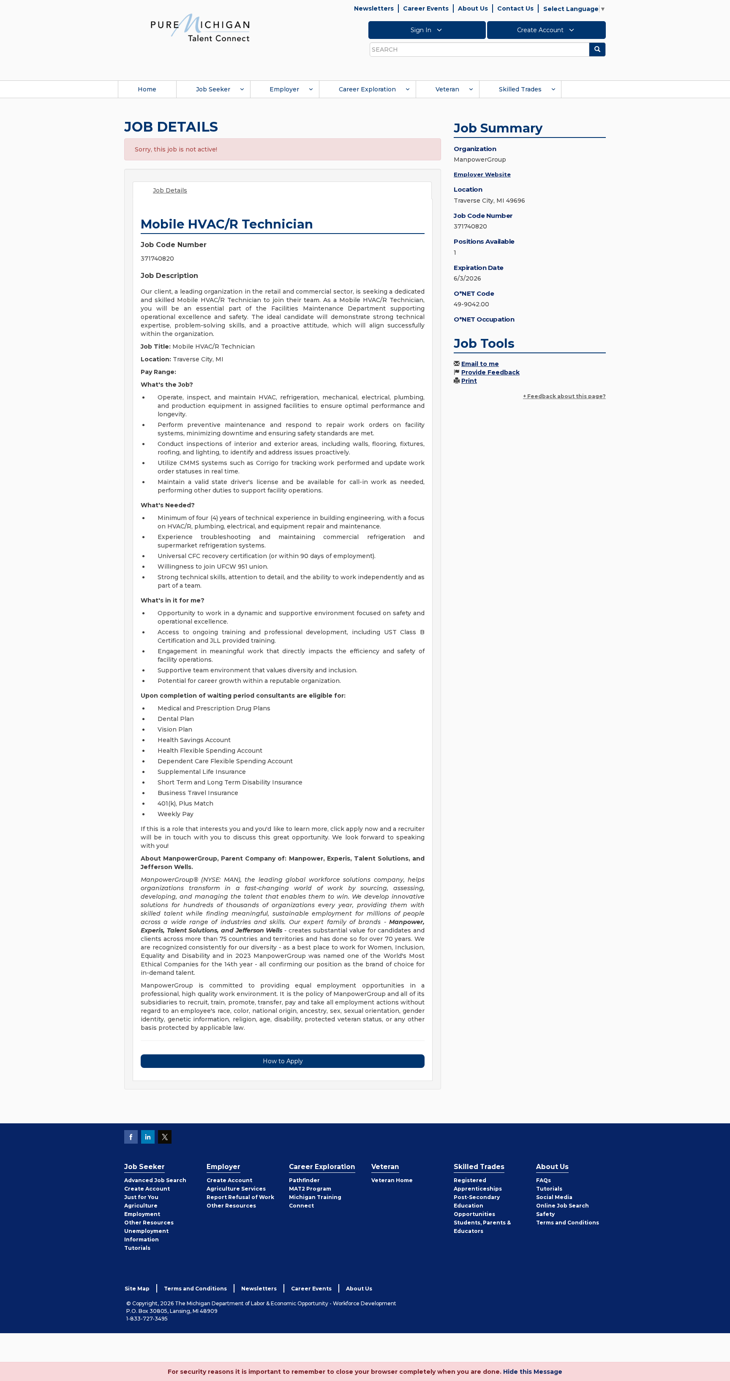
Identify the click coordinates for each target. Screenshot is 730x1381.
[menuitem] (147, 89)
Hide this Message (532, 1371)
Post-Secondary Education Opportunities (477, 1205)
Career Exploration (367, 89)
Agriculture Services (236, 1189)
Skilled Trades (520, 89)
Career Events (426, 8)
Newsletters (374, 8)
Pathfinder (304, 1180)
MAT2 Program (310, 1189)
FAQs (543, 1180)
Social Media (554, 1197)
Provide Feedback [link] (490, 372)
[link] (200, 27)
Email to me (480, 364)
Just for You (141, 1197)
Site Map (137, 1288)
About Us (473, 8)
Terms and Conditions (567, 1222)
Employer (284, 89)
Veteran (447, 89)
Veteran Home (392, 1180)
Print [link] (469, 381)
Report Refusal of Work (240, 1197)
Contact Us (515, 8)
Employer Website (482, 174)
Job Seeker (213, 89)
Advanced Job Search (155, 1180)
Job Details (170, 190)
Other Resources (149, 1222)
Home (147, 89)
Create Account (541, 30)
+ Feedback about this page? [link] (564, 396)
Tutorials (137, 1248)
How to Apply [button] (283, 1061)
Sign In (422, 30)
